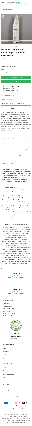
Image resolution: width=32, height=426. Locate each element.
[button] (3, 3)
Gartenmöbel (6, 351)
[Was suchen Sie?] (29, 9)
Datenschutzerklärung (8, 374)
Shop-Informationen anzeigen (10, 90)
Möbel (4, 348)
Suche (4, 367)
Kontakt (5, 370)
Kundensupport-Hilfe (13, 408)
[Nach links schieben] (12, 46)
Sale (4, 358)
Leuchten (5, 354)
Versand (7, 63)
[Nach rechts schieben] (19, 46)
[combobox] (16, 9)
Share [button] (4, 268)
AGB (4, 377)
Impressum (6, 384)
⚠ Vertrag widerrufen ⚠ (10, 390)
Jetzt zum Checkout (16, 81)
